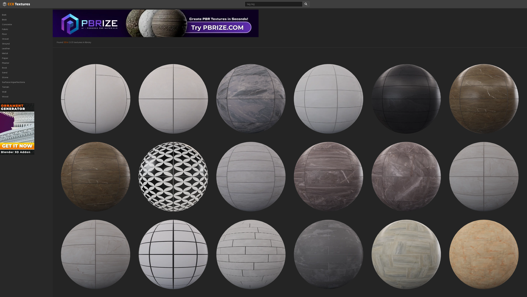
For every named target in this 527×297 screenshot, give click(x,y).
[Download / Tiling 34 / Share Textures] (251, 98)
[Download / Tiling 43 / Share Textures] (484, 176)
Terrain (5, 87)
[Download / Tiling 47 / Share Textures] (328, 254)
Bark (4, 14)
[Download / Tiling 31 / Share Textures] (95, 98)
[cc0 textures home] (16, 4)
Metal (5, 53)
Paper (5, 58)
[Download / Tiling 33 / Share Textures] (173, 98)
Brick (4, 19)
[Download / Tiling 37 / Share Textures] (406, 98)
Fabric (5, 29)
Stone (5, 77)
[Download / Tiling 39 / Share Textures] (95, 176)
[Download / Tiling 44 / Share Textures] (95, 254)
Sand (4, 72)
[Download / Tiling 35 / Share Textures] (328, 98)
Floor (4, 34)
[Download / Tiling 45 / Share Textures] (173, 254)
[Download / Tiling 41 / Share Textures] (328, 176)
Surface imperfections (13, 82)
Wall (4, 91)
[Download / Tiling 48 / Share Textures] (406, 254)
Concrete (7, 24)
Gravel (5, 38)
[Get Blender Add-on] (17, 128)
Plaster (5, 62)
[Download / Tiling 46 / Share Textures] (251, 254)
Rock (4, 67)
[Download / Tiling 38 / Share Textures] (484, 98)
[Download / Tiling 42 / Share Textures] (406, 176)
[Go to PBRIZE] (156, 23)
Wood (5, 96)
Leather (6, 48)
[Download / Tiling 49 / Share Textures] (484, 254)
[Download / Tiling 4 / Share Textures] (173, 176)
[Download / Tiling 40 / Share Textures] (251, 176)
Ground (6, 43)
